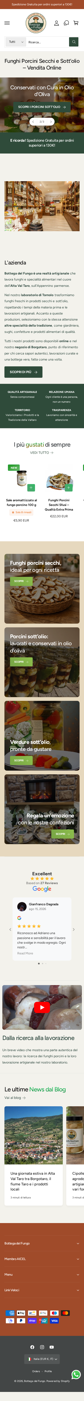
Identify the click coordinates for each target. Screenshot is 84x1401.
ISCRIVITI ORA (40, 726)
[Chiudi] (74, 670)
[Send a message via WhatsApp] (76, 1374)
